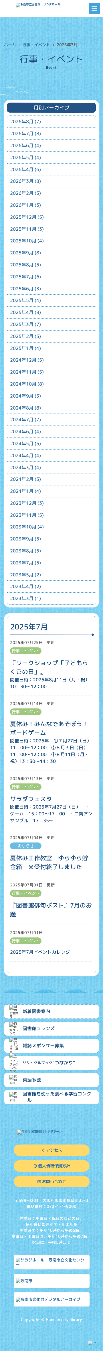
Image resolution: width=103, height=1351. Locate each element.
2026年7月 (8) (25, 133)
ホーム (10, 44)
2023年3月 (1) (25, 598)
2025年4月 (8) (25, 312)
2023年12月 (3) (27, 503)
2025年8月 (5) (25, 265)
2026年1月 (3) (25, 205)
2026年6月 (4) (25, 145)
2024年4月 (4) (25, 455)
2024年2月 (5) (25, 479)
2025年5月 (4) (25, 300)
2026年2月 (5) (25, 193)
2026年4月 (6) (25, 169)
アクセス (54, 1149)
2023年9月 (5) (25, 539)
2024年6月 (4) (25, 431)
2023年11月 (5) (27, 515)
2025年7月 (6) (25, 277)
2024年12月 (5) (27, 360)
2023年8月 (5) (25, 551)
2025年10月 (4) (27, 241)
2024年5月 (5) (25, 443)
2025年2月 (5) (25, 336)
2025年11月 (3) (27, 229)
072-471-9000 (61, 1206)
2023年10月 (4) (27, 527)
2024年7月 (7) (25, 419)
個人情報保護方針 (54, 1165)
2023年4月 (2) (25, 586)
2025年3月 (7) (25, 324)
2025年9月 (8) (25, 253)
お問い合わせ (54, 1181)
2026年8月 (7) (25, 121)
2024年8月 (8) (25, 407)
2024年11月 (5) (27, 372)
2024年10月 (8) (27, 384)
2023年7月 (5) (25, 563)
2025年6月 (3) (25, 288)
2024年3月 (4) (25, 467)
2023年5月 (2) (25, 575)
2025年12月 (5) (27, 217)
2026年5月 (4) (25, 157)
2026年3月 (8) (25, 181)
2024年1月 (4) (25, 491)
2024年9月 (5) (25, 396)
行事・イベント (36, 44)
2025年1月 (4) (25, 348)
